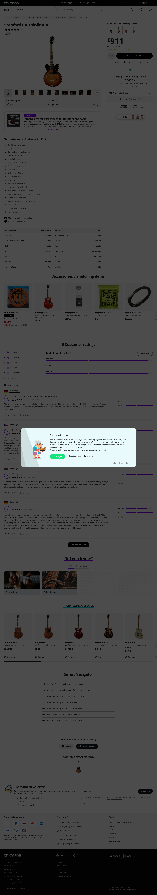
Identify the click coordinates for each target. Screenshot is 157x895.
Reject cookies (75, 456)
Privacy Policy (124, 463)
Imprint (114, 463)
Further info (89, 456)
